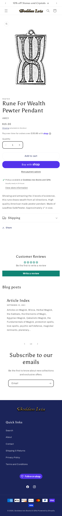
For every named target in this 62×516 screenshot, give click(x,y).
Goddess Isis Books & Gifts (25, 511)
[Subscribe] (50, 383)
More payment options (31, 172)
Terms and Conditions (17, 464)
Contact (10, 444)
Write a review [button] (31, 273)
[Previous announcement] (5, 3)
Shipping (5, 128)
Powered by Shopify (46, 511)
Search (9, 430)
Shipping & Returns (15, 451)
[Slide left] (24, 344)
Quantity (6, 139)
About (9, 437)
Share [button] (9, 227)
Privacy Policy (13, 457)
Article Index (18, 300)
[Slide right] (37, 344)
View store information (16, 188)
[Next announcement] (56, 3)
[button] (6, 10)
